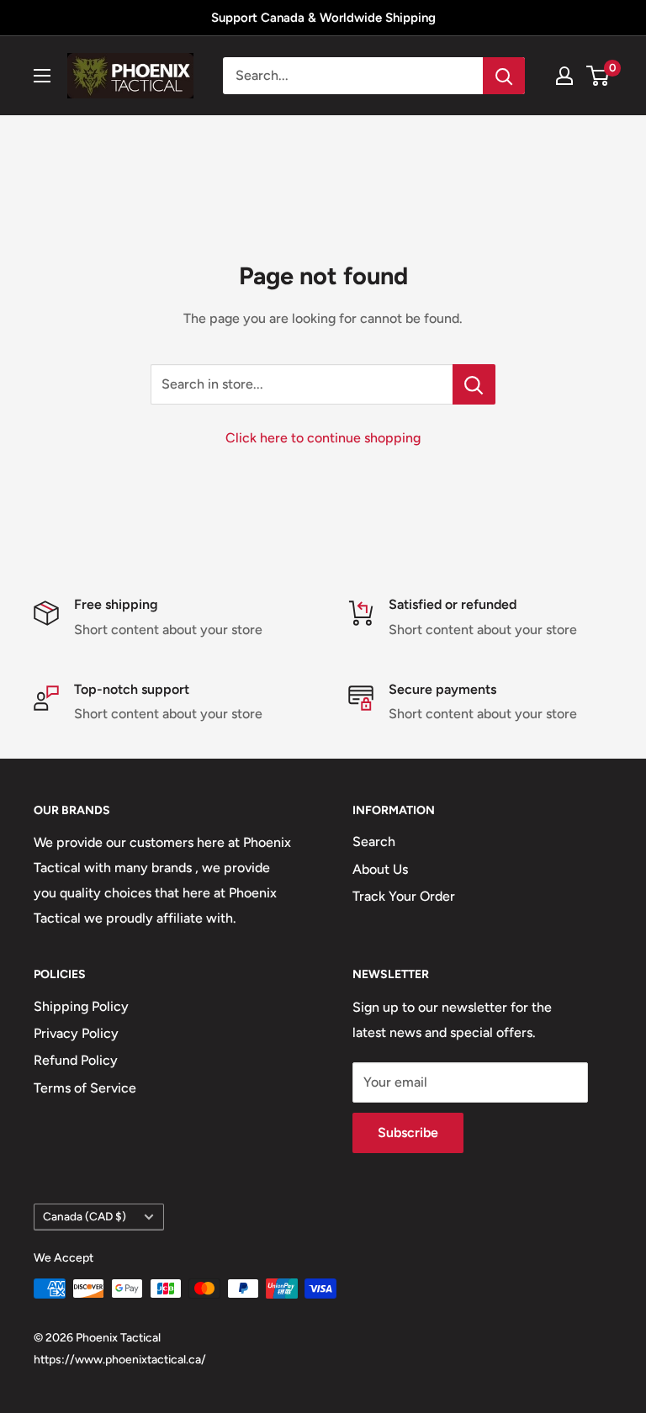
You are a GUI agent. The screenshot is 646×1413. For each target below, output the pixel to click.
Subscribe (408, 1132)
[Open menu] (42, 75)
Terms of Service (85, 1088)
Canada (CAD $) (84, 1216)
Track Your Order (403, 896)
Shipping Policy (81, 1006)
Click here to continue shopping (323, 438)
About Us (380, 869)
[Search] (504, 75)
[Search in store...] (474, 384)
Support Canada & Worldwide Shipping (323, 17)
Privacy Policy (76, 1033)
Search (373, 841)
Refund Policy (76, 1060)
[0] (598, 76)
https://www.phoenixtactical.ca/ (120, 1359)
